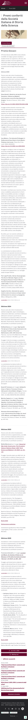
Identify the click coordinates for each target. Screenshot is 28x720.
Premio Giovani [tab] (6, 43)
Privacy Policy (5, 712)
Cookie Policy (14, 712)
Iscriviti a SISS (15, 650)
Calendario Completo (14, 694)
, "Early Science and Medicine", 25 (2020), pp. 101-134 (13, 448)
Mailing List (15, 654)
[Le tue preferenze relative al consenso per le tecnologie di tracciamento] (25, 717)
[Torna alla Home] (6, 3)
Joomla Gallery (4, 300)
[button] (26, 3)
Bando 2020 (4, 640)
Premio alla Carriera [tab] (8, 46)
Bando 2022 (4, 520)
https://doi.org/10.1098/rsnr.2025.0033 (13, 146)
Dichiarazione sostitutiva (8, 524)
